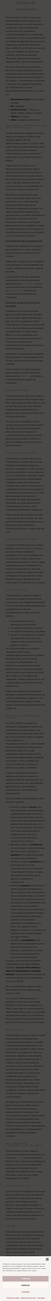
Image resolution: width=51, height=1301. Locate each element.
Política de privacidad (28, 1298)
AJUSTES (25, 1292)
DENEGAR (25, 1285)
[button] (47, 1259)
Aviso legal (41, 1298)
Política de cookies (13, 1298)
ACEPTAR (26, 1279)
